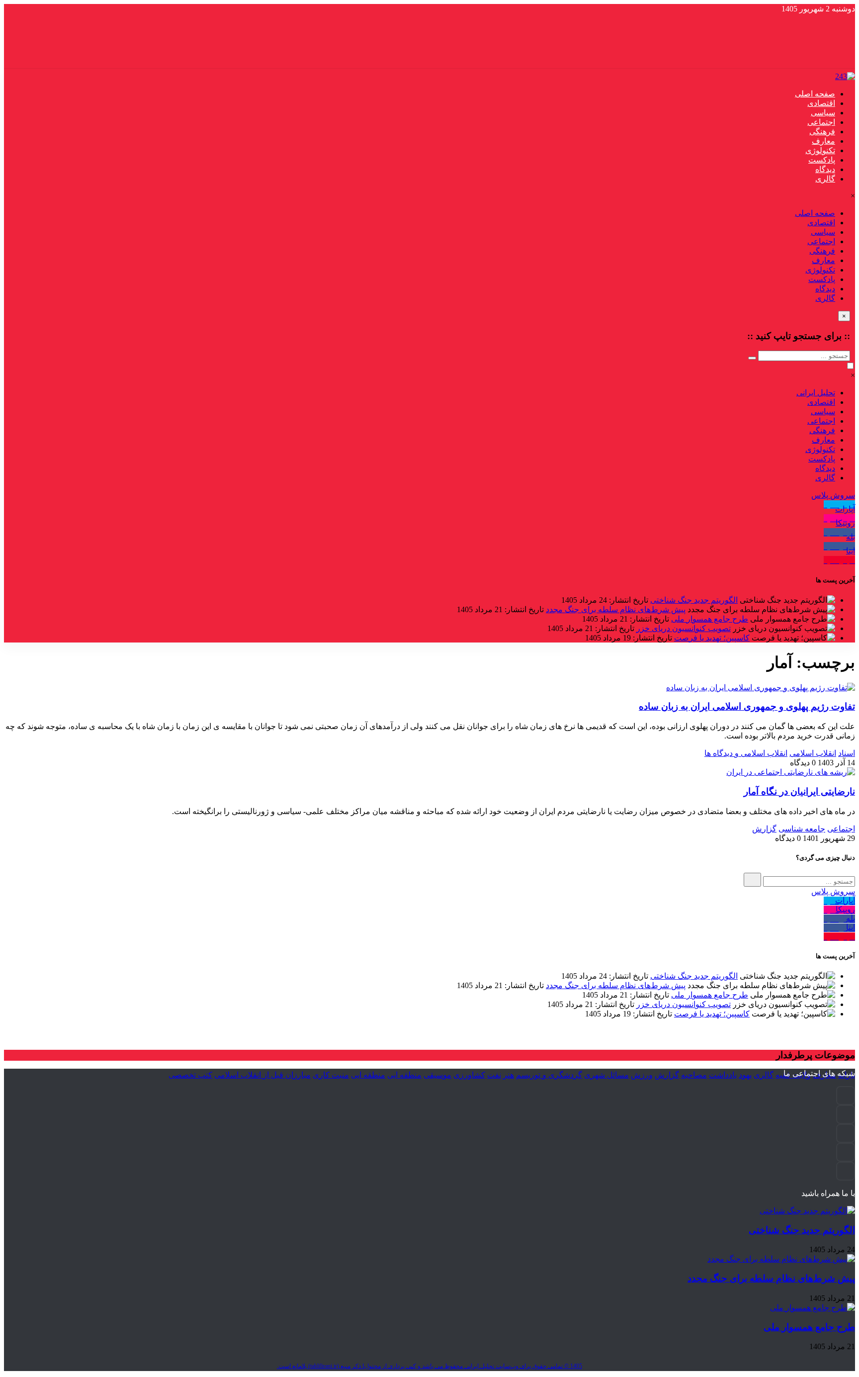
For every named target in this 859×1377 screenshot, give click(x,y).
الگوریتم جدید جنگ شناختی (694, 600)
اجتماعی (821, 122)
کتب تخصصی (190, 1075)
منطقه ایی (404, 1075)
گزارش (764, 829)
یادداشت (723, 1075)
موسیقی (437, 1075)
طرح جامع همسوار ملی (709, 619)
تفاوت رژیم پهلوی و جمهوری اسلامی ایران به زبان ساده (747, 706)
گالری (825, 179)
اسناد (846, 753)
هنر (508, 1075)
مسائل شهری (606, 1075)
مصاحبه (694, 1075)
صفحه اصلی (815, 94)
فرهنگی (822, 131)
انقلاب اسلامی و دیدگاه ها (745, 753)
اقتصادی (821, 103)
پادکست (821, 160)
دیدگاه (825, 169)
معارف (823, 141)
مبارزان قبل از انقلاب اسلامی (262, 1075)
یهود (745, 1075)
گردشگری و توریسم (549, 1075)
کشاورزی (469, 1075)
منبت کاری (331, 1075)
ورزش (642, 1075)
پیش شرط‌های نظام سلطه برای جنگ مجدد (616, 609)
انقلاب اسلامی (812, 753)
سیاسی (823, 112)
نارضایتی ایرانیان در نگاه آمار (799, 791)
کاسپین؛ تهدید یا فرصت (712, 638)
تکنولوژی (820, 150)
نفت (494, 1075)
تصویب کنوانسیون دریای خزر (683, 628)
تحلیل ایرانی (815, 392)
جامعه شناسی (801, 829)
